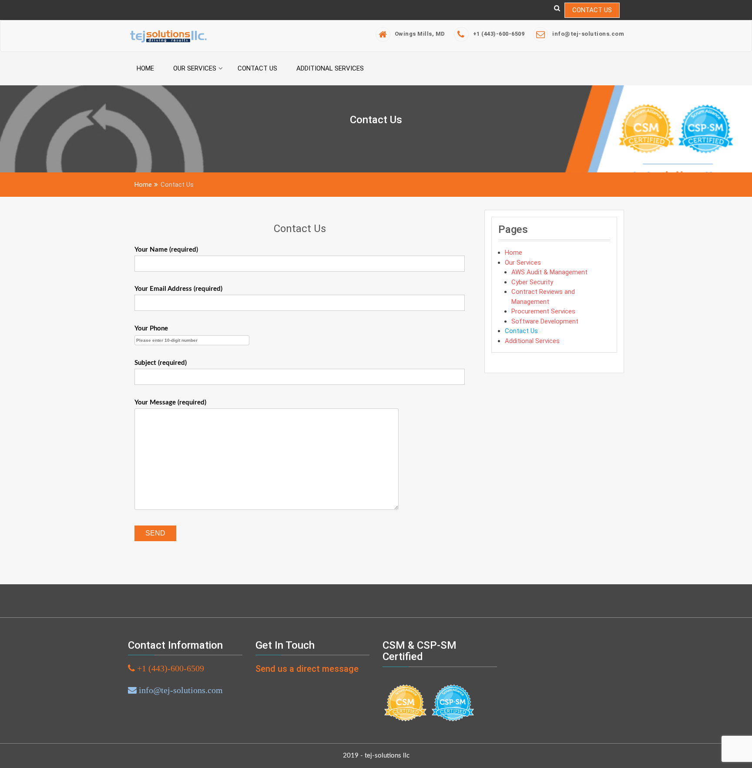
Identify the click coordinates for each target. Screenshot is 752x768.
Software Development (544, 321)
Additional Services (330, 68)
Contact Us (592, 10)
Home (145, 68)
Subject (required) (160, 363)
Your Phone (151, 328)
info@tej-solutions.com (588, 33)
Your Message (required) (170, 402)
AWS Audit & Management (549, 272)
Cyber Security (532, 282)
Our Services (194, 68)
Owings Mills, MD (420, 33)
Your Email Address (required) (178, 289)
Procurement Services (543, 311)
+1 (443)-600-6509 (499, 33)
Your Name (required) (166, 249)
